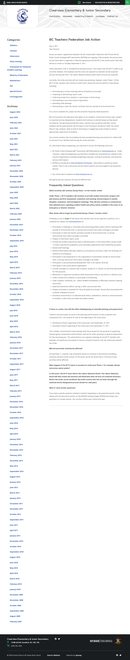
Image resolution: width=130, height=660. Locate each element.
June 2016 (14, 423)
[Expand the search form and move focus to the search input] (127, 2)
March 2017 (14, 385)
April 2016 (14, 434)
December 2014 (16, 461)
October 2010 (15, 546)
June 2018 (14, 316)
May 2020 (14, 198)
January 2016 (15, 439)
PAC (11, 86)
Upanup (78, 655)
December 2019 (16, 225)
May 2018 (14, 321)
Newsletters (15, 80)
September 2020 (17, 187)
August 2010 (15, 557)
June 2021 (14, 139)
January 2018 (15, 342)
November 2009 (16, 600)
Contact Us (112, 16)
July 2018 (13, 310)
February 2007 (16, 621)
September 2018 (17, 300)
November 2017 (16, 353)
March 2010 (14, 579)
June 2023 (14, 117)
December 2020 (16, 171)
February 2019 (16, 273)
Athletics (13, 45)
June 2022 (14, 128)
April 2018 (14, 326)
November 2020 (16, 176)
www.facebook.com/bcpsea (81, 163)
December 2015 (16, 444)
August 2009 (15, 616)
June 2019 (14, 251)
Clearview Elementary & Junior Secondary (80, 10)
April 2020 (14, 203)
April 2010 (14, 573)
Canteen (13, 51)
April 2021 (14, 149)
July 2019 (13, 246)
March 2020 (14, 208)
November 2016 (16, 407)
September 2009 (17, 611)
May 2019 (14, 257)
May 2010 (14, 568)
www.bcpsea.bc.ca (109, 151)
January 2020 (15, 219)
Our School (54, 16)
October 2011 (15, 514)
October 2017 (15, 359)
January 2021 (15, 165)
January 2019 (15, 278)
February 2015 (16, 455)
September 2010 (17, 552)
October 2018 (15, 294)
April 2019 (14, 262)
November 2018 (16, 289)
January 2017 (15, 396)
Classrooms (14, 56)
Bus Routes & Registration (107, 2)
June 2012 (14, 487)
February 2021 (16, 160)
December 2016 (16, 401)
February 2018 (16, 337)
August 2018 (15, 305)
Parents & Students (84, 16)
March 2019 (14, 267)
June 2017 (14, 375)
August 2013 (15, 477)
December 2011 (16, 503)
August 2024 (15, 112)
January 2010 (15, 589)
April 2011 (14, 530)
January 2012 (15, 498)
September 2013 (17, 471)
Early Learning (16, 61)
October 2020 (15, 182)
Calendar (100, 16)
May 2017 (14, 380)
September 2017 (17, 364)
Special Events (16, 91)
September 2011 (17, 520)
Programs (67, 16)
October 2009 (15, 605)
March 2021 (14, 155)
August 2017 (15, 369)
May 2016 (14, 428)
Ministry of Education (19, 75)
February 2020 (16, 214)
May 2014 (14, 466)
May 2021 (14, 144)
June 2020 (14, 192)
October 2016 (15, 412)
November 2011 (16, 509)
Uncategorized (16, 97)
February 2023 (16, 123)
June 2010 (14, 562)
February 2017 (16, 391)
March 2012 (14, 493)
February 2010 (16, 584)
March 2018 (14, 332)
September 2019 (17, 241)
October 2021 (15, 133)
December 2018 (16, 283)
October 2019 (15, 235)
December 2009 (16, 595)
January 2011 (15, 536)
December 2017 (16, 348)
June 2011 (14, 525)
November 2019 (16, 230)
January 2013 (15, 482)
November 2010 (16, 541)
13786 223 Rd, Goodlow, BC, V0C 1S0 (25, 642)
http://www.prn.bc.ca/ (84, 174)
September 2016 (17, 418)
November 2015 (16, 450)
